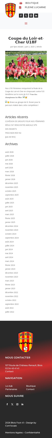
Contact (9, 371)
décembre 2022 (11, 292)
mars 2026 (9, 171)
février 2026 (10, 175)
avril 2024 (9, 257)
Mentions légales (14, 432)
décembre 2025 (11, 183)
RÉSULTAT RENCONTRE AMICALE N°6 (21, 125)
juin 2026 (9, 160)
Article (39, 46)
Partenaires (11, 389)
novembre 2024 (11, 230)
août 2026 (9, 152)
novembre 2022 (11, 296)
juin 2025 (9, 206)
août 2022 (9, 308)
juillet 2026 (9, 156)
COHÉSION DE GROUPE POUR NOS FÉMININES (25, 121)
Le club (9, 386)
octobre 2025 (10, 191)
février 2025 (10, 218)
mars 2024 (9, 261)
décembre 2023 (11, 273)
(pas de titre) (10, 137)
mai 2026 (9, 163)
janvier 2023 (10, 288)
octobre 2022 (10, 300)
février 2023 (10, 284)
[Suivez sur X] (12, 404)
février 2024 (10, 265)
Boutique (31, 3)
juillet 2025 (9, 202)
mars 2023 (9, 280)
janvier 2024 (10, 269)
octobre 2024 (10, 234)
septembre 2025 (12, 195)
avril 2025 (9, 210)
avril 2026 (9, 167)
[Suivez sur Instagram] (17, 404)
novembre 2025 (11, 187)
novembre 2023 (11, 277)
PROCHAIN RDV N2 (13, 133)
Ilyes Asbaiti (18, 46)
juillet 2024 (9, 245)
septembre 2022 (12, 304)
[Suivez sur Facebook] (7, 404)
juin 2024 (9, 249)
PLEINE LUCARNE (35, 7)
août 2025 (9, 199)
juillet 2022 (9, 312)
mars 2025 (9, 214)
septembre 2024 (12, 238)
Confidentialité (32, 432)
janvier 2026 (10, 179)
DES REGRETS (11, 129)
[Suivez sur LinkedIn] (22, 404)
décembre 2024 (11, 226)
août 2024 (9, 241)
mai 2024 (9, 253)
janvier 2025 (10, 222)
